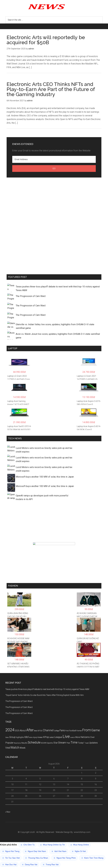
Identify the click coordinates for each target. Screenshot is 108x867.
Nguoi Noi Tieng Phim (65, 858)
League (58, 737)
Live (66, 736)
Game (95, 730)
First (67, 731)
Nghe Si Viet (79, 851)
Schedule (34, 742)
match (72, 737)
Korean (40, 737)
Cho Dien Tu (28, 845)
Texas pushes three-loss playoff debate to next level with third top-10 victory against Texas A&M (58, 288)
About (23, 730)
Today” (81, 743)
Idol (26, 737)
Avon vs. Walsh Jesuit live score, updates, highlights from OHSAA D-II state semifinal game (58, 336)
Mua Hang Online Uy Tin (52, 845)
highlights (20, 737)
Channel (48, 730)
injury (35, 737)
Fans (62, 730)
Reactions (17, 743)
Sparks (50, 743)
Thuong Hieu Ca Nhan (36, 858)
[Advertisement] (54, 225)
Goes (7, 737)
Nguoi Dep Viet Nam (35, 851)
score (44, 743)
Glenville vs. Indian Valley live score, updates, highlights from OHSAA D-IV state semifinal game (55, 326)
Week (22, 747)
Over (92, 737)
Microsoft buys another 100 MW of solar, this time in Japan (45, 476)
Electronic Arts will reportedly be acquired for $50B (46, 39)
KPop (46, 737)
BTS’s (40, 731)
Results (24, 743)
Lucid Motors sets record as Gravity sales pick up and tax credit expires (44, 450)
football (72, 730)
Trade (87, 743)
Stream (62, 742)
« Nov (7, 812)
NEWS (54, 6)
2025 (17, 730)
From (86, 730)
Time (74, 742)
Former (79, 731)
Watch (14, 747)
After (30, 730)
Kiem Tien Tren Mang (92, 858)
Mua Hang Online (80, 845)
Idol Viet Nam (59, 851)
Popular (9, 742)
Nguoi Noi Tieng (11, 851)
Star (55, 742)
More (77, 737)
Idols (30, 737)
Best (36, 731)
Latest (51, 737)
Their (68, 743)
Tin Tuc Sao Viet (11, 858)
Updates (93, 742)
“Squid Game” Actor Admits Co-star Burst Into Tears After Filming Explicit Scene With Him (44, 695)
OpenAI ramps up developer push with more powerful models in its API (42, 497)
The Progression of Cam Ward (30, 296)
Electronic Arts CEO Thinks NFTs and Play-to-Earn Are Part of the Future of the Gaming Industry (51, 89)
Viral (7, 747)
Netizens (85, 737)
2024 (9, 729)
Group (12, 737)
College (56, 731)
